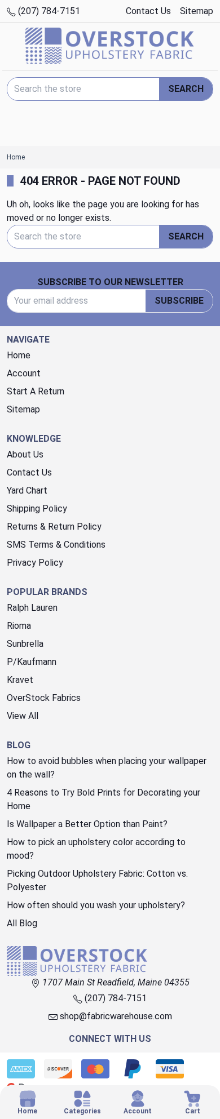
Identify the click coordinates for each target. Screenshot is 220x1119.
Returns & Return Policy (54, 526)
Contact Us (148, 11)
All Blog (22, 923)
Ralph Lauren (32, 607)
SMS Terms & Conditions (56, 544)
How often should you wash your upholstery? (96, 905)
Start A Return (35, 391)
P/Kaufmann (31, 661)
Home (18, 355)
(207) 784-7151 (48, 11)
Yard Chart (27, 490)
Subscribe (179, 300)
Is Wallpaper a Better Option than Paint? (87, 824)
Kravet (20, 679)
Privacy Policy (35, 562)
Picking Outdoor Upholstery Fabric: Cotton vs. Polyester (97, 880)
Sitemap (196, 11)
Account (24, 373)
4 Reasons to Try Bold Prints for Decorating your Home (103, 799)
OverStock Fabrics (44, 697)
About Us (25, 454)
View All (22, 716)
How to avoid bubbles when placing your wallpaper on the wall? (106, 768)
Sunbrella (25, 643)
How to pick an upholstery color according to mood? (96, 849)
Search (186, 88)
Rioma (19, 625)
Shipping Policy (37, 508)
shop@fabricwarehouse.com (115, 1016)
